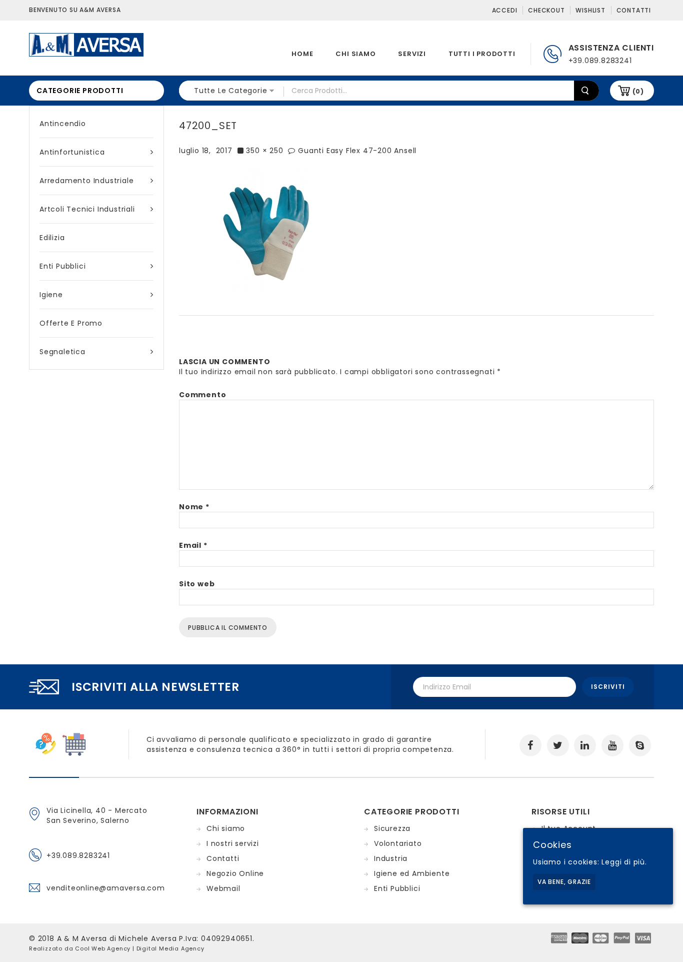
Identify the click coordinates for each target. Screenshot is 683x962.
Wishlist (590, 10)
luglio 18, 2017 (205, 151)
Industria (391, 858)
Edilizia (52, 238)
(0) (638, 91)
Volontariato (398, 843)
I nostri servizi (232, 843)
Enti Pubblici (63, 266)
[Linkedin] (585, 745)
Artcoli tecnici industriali (87, 209)
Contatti (633, 10)
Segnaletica (63, 352)
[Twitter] (558, 745)
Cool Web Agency (102, 948)
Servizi (412, 54)
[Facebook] (531, 745)
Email (193, 545)
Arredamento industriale (87, 181)
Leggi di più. (624, 862)
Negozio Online (235, 873)
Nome (194, 507)
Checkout (546, 10)
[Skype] (640, 745)
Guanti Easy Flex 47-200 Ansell (357, 151)
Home (302, 54)
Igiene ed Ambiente (412, 873)
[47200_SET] (266, 230)
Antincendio (63, 124)
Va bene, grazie (564, 881)
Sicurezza (392, 828)
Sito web (196, 584)
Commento (202, 395)
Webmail (223, 888)
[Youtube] (613, 745)
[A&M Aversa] (86, 44)
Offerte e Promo (71, 323)
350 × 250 (264, 151)
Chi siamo (356, 54)
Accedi (505, 10)
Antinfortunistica (72, 152)
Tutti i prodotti (482, 54)
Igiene (51, 295)
